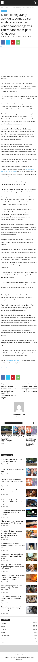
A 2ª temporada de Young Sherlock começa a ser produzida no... (13, 546)
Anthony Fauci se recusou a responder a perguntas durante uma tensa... (12, 567)
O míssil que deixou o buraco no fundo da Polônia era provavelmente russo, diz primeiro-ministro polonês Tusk (6, 439)
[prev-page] (18, 449)
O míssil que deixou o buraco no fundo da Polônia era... (12, 460)
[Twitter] (8, 42)
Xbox (2, 642)
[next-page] (20, 449)
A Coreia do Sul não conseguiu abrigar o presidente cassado (29, 388)
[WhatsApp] (18, 42)
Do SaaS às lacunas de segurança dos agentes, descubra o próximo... (13, 512)
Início (2, 7)
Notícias (8, 7)
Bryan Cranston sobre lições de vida (18, 436)
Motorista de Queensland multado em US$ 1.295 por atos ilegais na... (12, 502)
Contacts (17, 654)
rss (22, 654)
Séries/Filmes (5, 636)
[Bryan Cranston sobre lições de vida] (19, 430)
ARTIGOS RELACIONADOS (13, 423)
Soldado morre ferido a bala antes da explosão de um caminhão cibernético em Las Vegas (8, 392)
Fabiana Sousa (7, 37)
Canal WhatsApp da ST (13, 360)
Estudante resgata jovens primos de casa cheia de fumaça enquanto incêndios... (13, 577)
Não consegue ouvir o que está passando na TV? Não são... (12, 522)
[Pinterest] (13, 42)
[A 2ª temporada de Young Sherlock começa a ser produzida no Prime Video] (31, 546)
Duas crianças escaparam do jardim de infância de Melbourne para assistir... (13, 609)
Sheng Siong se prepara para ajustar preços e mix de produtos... (11, 588)
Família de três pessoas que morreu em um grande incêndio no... (12, 481)
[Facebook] (3, 42)
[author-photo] (19, 407)
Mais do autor (28, 423)
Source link (4, 368)
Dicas (3, 639)
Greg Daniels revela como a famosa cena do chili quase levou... (11, 598)
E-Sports (3, 629)
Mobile (3, 632)
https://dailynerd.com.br (19, 417)
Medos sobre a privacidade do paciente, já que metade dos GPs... (12, 556)
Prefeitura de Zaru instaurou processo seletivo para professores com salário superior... (11, 534)
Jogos (3, 626)
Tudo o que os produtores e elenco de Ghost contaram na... (12, 491)
